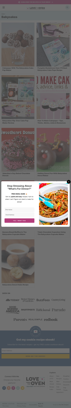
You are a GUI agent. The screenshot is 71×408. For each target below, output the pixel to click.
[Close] (69, 182)
